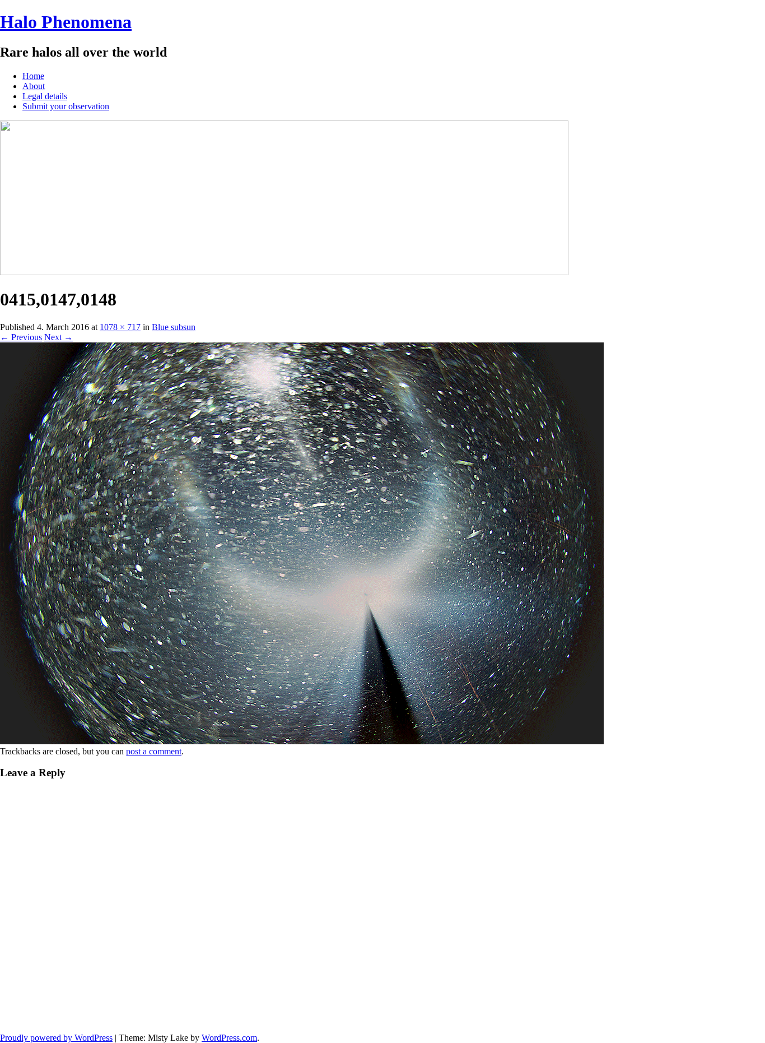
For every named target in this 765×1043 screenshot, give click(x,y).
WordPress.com (229, 1037)
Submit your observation (65, 106)
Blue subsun (173, 327)
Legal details (44, 96)
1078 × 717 (120, 327)
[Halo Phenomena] (284, 272)
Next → (58, 337)
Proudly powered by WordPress (56, 1037)
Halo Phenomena (66, 22)
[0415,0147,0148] (302, 741)
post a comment (153, 751)
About (33, 86)
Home (33, 76)
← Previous (21, 337)
